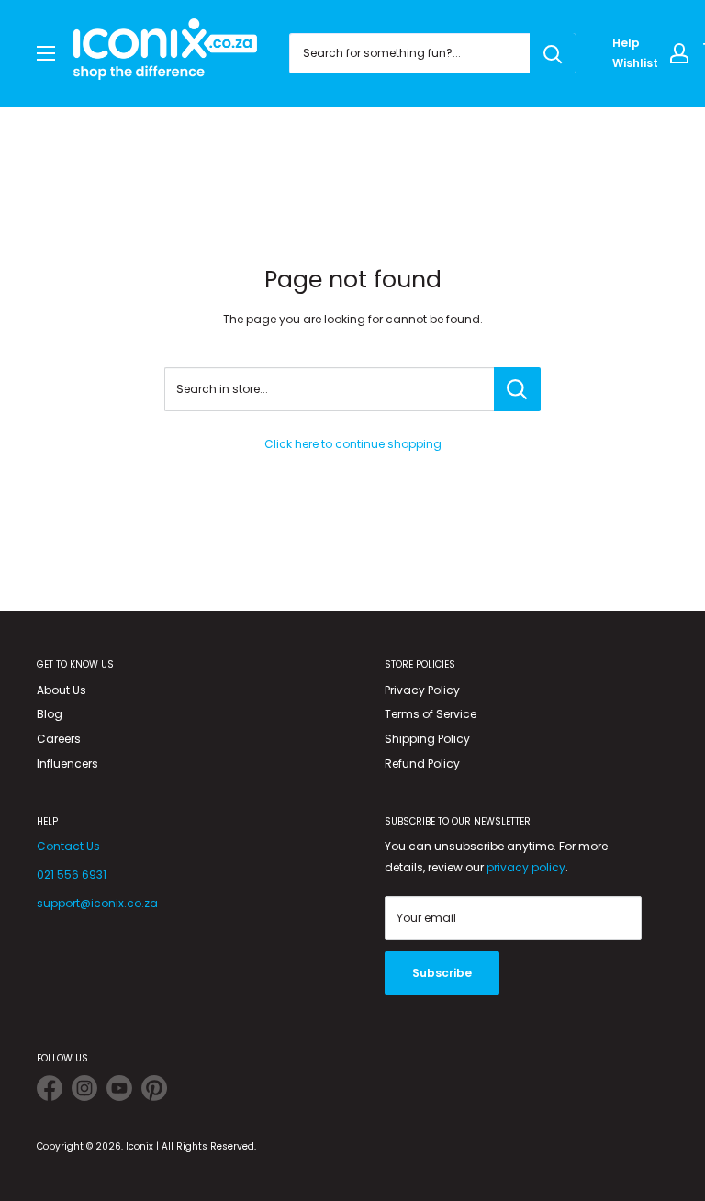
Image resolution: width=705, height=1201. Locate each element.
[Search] (553, 53)
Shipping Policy (427, 738)
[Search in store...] (517, 389)
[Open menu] (46, 53)
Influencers (67, 763)
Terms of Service (430, 714)
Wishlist (635, 63)
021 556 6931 (71, 874)
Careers (59, 738)
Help (626, 43)
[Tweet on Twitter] (49, 1091)
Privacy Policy (422, 690)
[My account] (679, 53)
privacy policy (526, 867)
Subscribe (442, 973)
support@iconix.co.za (97, 903)
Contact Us (68, 846)
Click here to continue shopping (353, 444)
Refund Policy (422, 763)
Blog (49, 714)
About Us (61, 690)
